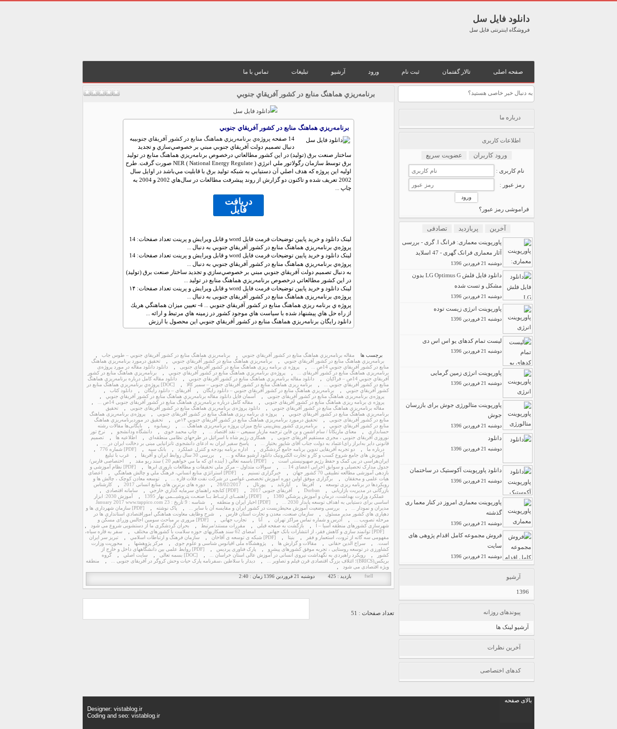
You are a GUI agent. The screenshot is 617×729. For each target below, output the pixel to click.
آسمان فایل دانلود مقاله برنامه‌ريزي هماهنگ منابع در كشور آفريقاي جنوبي (181, 396)
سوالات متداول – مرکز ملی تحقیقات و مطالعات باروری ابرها (209, 466)
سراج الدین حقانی (346, 543)
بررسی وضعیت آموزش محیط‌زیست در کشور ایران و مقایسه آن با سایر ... (264, 508)
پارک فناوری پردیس (236, 549)
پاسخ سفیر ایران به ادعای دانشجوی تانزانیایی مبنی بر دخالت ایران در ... (176, 443)
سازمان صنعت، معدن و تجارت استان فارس (269, 513)
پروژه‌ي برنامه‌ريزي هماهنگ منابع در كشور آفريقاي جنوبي (203, 138)
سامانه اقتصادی (122, 490)
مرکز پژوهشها (148, 543)
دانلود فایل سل (501, 19)
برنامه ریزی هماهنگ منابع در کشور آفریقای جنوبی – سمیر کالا (249, 384)
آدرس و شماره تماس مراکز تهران (308, 519)
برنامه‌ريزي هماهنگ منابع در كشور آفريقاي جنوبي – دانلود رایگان (268, 390)
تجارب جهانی (233, 519)
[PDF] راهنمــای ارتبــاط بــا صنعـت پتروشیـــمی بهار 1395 (203, 496)
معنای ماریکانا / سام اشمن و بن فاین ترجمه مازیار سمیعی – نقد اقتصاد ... (282, 431)
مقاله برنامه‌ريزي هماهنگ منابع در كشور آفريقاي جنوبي (298, 355)
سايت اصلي (135, 555)
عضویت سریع (444, 155)
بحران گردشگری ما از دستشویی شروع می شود (140, 525)
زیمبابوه (162, 425)
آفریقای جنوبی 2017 (271, 490)
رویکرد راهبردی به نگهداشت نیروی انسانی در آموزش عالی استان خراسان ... (287, 555)
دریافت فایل (238, 205)
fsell (369, 575)
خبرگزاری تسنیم (264, 472)
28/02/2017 (229, 484)
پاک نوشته (166, 508)
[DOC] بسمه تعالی (178, 555)
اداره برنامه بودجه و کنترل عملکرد (213, 449)
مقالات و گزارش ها (297, 543)
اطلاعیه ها (126, 437)
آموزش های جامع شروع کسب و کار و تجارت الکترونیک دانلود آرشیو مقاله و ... (305, 455)
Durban (312, 490)
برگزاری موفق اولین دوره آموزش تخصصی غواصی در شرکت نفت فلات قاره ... (252, 478)
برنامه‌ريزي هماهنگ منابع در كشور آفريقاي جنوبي (306, 94)
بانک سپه (157, 449)
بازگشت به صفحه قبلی (280, 525)
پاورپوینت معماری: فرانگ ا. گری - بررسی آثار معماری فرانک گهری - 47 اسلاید (452, 252)
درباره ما (375, 449)
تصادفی (437, 228)
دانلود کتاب (121, 390)
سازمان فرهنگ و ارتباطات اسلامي (165, 537)
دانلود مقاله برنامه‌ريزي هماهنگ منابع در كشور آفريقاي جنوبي (251, 378)
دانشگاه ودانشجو (134, 431)
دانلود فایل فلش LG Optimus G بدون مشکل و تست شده (457, 285)
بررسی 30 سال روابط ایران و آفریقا (177, 455)
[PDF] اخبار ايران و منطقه (244, 502)
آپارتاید (283, 484)
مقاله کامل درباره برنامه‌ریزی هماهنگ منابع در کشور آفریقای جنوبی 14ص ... (175, 402)
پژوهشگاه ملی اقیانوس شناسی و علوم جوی (220, 543)
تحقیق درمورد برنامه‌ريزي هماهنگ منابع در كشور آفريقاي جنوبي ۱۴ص (246, 419)
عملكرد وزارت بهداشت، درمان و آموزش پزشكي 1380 (328, 496)
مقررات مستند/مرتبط (223, 525)
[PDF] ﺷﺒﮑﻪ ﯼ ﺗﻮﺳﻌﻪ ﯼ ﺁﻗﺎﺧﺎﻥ (243, 537)
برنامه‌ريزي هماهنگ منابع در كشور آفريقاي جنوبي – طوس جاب (166, 355)
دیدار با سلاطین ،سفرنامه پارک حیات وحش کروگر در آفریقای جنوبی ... (183, 561)
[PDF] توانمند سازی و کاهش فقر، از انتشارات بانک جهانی (325, 531)
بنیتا (291, 537)
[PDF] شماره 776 (118, 449)
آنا (260, 519)
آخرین (498, 228)
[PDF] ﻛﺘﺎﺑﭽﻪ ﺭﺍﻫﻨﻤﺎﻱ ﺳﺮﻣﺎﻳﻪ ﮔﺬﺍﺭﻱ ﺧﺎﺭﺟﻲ (194, 490)
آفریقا (308, 484)
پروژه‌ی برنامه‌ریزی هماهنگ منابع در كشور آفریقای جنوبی (325, 396)
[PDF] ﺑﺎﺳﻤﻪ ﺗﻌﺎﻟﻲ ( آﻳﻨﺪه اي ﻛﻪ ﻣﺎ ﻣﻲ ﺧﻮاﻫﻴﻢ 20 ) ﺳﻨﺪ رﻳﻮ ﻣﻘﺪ (201, 461)
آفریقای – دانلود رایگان (167, 390)
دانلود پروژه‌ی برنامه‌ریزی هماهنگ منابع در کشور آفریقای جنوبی (195, 408)
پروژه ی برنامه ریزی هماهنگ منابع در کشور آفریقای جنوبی (239, 366)
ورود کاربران (490, 155)
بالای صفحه (518, 700)
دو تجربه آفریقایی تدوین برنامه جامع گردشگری (307, 449)
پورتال (259, 484)
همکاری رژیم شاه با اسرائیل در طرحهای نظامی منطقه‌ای (207, 437)
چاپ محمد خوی (180, 431)
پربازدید (468, 228)
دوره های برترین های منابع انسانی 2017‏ (164, 484)
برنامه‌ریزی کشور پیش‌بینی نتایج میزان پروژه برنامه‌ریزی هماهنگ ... (250, 425)
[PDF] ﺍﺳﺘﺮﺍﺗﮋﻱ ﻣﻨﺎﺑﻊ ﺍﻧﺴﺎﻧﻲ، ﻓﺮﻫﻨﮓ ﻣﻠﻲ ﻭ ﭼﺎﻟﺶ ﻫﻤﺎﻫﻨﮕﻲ (175, 472)
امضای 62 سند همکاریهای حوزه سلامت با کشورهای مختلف (195, 531)
